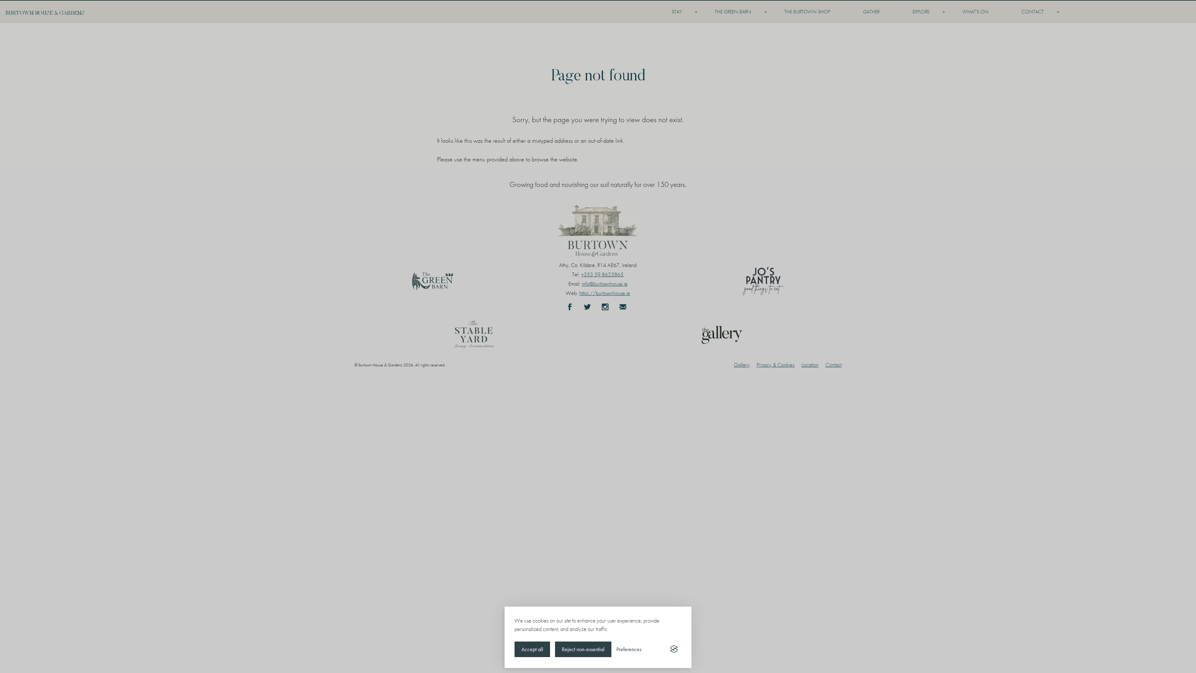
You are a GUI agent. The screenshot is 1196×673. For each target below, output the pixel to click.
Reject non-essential (583, 649)
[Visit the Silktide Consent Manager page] (674, 649)
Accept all (532, 649)
